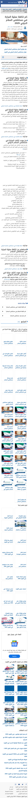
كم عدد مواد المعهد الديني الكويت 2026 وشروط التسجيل (16, 769)
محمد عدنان (10, 27)
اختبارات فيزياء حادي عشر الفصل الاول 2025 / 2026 (15, 749)
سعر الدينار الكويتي (22, 794)
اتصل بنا (11, 789)
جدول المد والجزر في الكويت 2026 (18, 777)
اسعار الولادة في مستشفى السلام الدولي (11, 246)
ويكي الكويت (4, 68)
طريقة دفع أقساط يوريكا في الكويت (17, 759)
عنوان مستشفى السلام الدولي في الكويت (15, 52)
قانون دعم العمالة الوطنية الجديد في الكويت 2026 (15, 744)
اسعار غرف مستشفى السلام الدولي (13, 269)
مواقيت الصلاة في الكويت (21, 787)
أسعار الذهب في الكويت (21, 791)
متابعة (14, 656)
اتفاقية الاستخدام (9, 794)
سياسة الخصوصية (9, 791)
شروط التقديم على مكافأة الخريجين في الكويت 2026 (14, 755)
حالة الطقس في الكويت (21, 789)
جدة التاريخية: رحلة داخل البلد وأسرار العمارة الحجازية (15, 764)
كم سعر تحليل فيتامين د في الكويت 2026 (16, 734)
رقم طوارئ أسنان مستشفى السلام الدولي (15, 49)
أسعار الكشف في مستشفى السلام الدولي (11, 137)
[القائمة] (2, 2)
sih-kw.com (7, 279)
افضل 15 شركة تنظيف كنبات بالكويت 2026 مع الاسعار (15, 738)
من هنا (18, 155)
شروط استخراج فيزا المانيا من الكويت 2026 (16, 774)
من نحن (11, 787)
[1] (23, 149)
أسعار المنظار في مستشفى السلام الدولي (11, 106)
